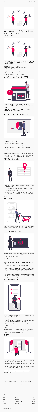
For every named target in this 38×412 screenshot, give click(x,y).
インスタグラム (11, 370)
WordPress (9, 408)
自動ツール (6, 372)
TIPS (4, 1)
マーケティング (26, 370)
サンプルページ (32, 1)
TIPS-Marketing (13, 35)
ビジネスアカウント (19, 370)
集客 (10, 372)
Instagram (18, 35)
